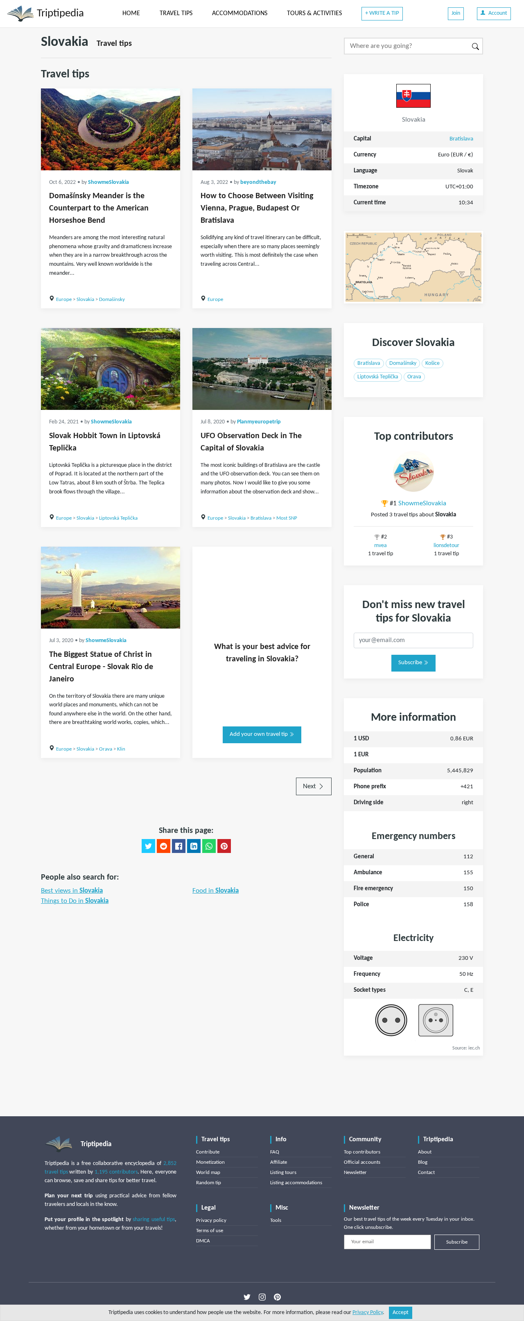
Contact (426, 1172)
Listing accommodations (296, 1182)
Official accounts (362, 1162)
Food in (215, 890)
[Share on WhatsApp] (209, 846)
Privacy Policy (367, 1312)
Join (456, 13)
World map (208, 1172)
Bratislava (261, 518)
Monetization (210, 1162)
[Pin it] (224, 846)
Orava (105, 749)
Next (310, 786)
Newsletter (355, 1172)
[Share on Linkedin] (194, 846)
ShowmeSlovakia (108, 182)
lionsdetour (446, 545)
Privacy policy (211, 1220)
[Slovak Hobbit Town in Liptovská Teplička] (110, 369)
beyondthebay (258, 182)
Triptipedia (59, 13)
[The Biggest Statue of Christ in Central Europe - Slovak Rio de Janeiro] (110, 588)
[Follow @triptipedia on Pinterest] (277, 1297)
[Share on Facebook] (178, 846)
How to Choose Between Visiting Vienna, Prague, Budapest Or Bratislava (257, 208)
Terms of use (209, 1230)
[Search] (476, 46)
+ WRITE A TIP (382, 13)
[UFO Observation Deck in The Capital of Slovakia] (262, 369)
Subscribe (410, 663)
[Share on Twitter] (148, 846)
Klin (121, 749)
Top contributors (362, 1152)
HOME (131, 13)
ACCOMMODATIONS (239, 13)
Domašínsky (112, 299)
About (424, 1152)
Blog (422, 1162)
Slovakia (85, 299)
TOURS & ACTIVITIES (314, 13)
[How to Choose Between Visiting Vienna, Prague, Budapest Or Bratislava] (262, 129)
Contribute (207, 1152)
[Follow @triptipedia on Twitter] (247, 1297)
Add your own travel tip (259, 734)
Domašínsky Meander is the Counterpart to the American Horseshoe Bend (99, 208)
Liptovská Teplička (118, 518)
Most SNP (286, 518)
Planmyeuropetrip (259, 422)
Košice (432, 363)
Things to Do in (74, 901)
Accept (401, 1312)
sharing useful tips (154, 1220)
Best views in (72, 890)
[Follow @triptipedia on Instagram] (262, 1297)
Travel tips (114, 44)
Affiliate (278, 1162)
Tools (275, 1220)
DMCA (203, 1241)
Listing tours (283, 1172)
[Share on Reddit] (163, 846)
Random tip (208, 1182)
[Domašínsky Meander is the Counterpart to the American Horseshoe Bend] (110, 129)
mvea (380, 545)
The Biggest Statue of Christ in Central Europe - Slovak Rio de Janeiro (101, 667)
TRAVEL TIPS (176, 13)
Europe (64, 299)
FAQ (274, 1152)
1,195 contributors (116, 1172)
